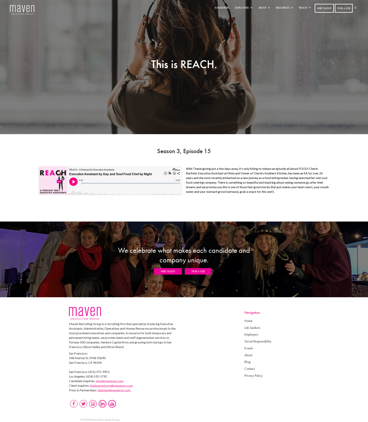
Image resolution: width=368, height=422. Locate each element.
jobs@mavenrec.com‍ (109, 381)
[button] (244, 7)
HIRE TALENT (324, 8)
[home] (22, 10)
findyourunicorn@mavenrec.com (111, 385)
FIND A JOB (343, 8)
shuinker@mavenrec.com (114, 390)
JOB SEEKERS (222, 7)
